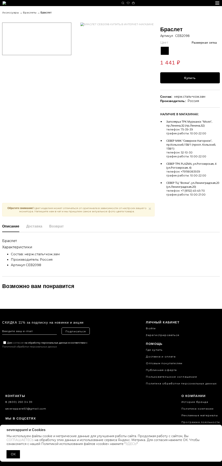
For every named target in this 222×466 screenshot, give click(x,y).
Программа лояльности (200, 422)
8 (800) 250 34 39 (19, 401)
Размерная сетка (204, 42)
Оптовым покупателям (164, 363)
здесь (131, 444)
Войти (151, 328)
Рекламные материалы (199, 415)
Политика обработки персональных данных (181, 383)
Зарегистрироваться (162, 335)
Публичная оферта (161, 370)
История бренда (194, 401)
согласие (18, 342)
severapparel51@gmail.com (25, 408)
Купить (190, 78)
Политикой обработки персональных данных (29, 346)
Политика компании (197, 408)
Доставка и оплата (160, 356)
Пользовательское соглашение (171, 376)
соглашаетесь (20, 440)
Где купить (154, 349)
